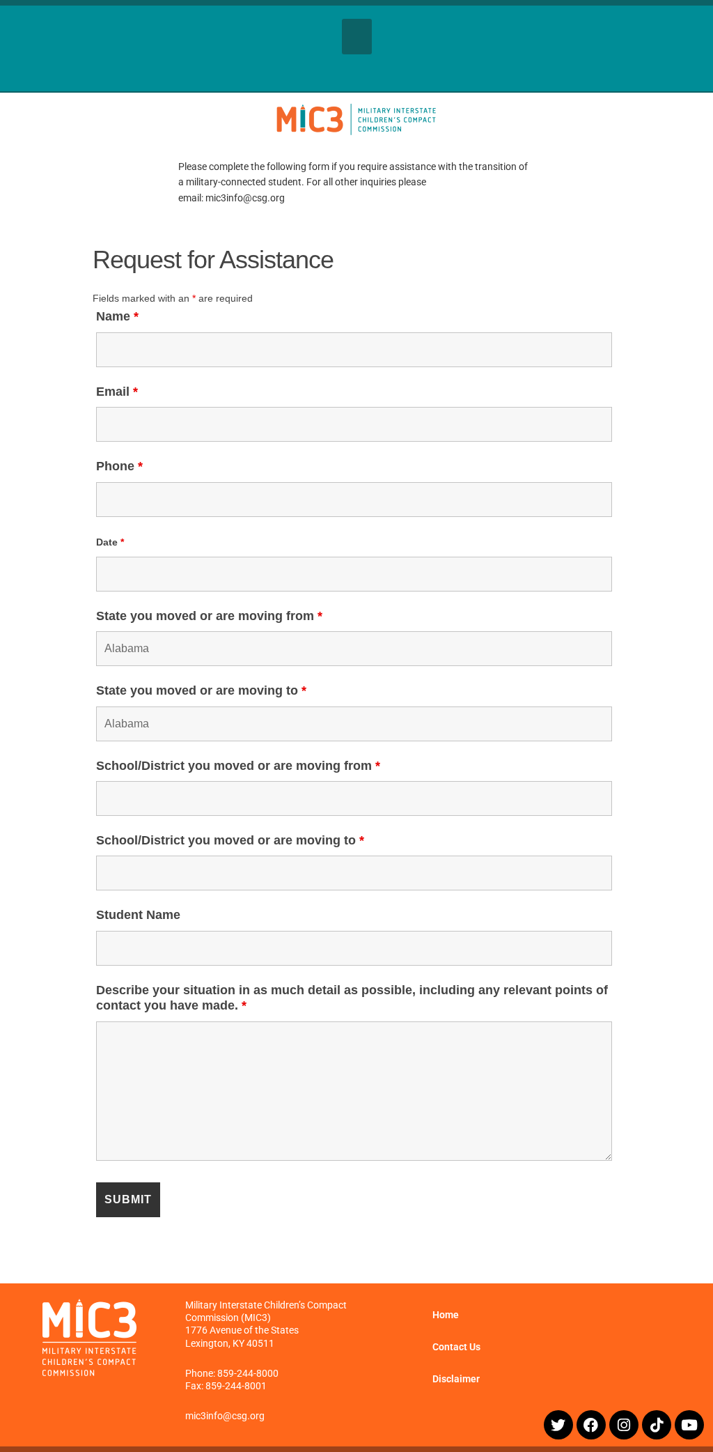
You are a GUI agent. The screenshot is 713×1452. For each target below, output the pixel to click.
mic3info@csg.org (225, 1415)
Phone (119, 466)
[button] (357, 36)
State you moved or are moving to (201, 690)
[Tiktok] (656, 1424)
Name (117, 316)
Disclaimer (456, 1378)
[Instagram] (623, 1424)
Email (117, 392)
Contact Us (456, 1346)
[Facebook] (591, 1424)
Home (445, 1314)
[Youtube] (689, 1424)
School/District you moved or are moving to (230, 840)
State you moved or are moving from (209, 616)
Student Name (138, 915)
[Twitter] (558, 1424)
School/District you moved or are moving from (238, 766)
